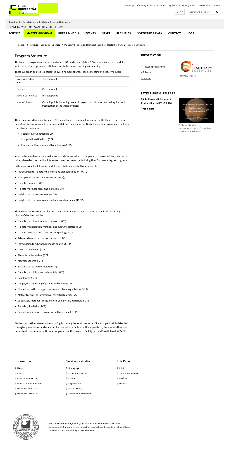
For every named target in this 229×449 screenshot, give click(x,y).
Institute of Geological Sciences (54, 22)
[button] (180, 12)
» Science (146, 72)
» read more (147, 108)
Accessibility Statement (209, 5)
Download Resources (27, 393)
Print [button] (121, 368)
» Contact (146, 78)
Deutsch (123, 383)
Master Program (39, 33)
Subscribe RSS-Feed (128, 373)
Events (90, 33)
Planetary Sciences (146, 5)
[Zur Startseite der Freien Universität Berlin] (31, 9)
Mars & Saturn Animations (29, 383)
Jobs (190, 33)
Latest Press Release (27, 378)
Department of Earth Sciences (23, 22)
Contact (161, 5)
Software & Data (149, 33)
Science (14, 33)
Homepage (129, 5)
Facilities (123, 33)
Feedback (124, 378)
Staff (106, 33)
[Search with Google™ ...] (217, 11)
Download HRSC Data (27, 388)
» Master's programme (153, 66)
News (20, 368)
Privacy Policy (189, 5)
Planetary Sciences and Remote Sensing (36, 27)
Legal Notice (173, 5)
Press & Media (68, 33)
